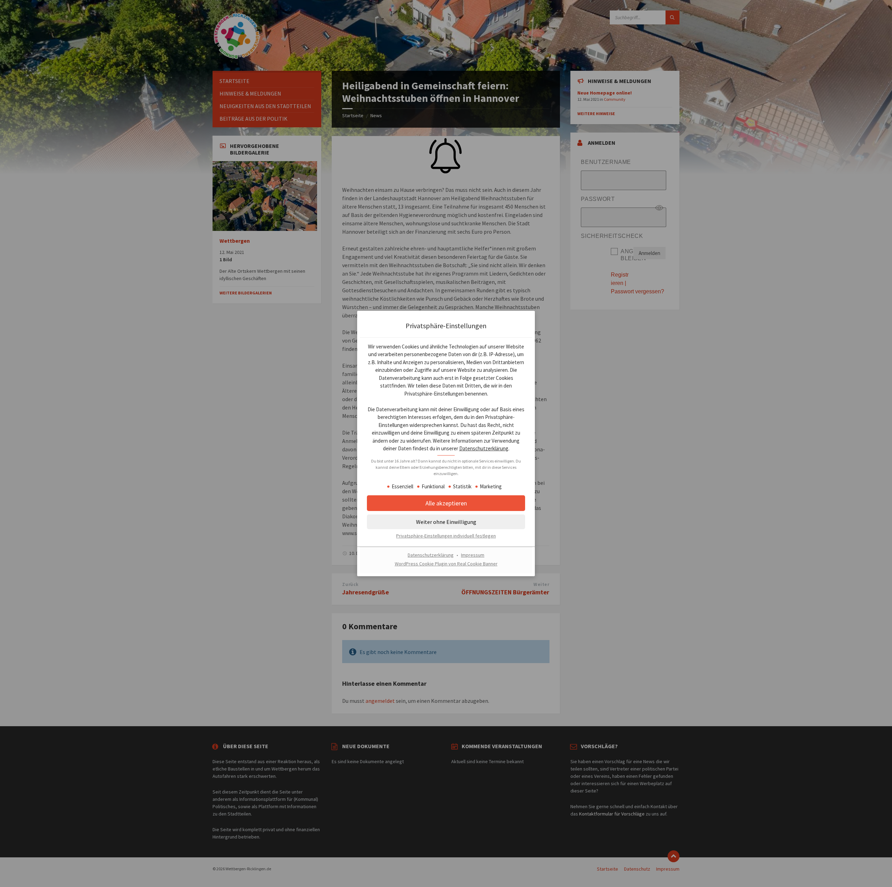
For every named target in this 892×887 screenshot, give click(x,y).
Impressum (472, 555)
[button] (446, 503)
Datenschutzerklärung (483, 448)
